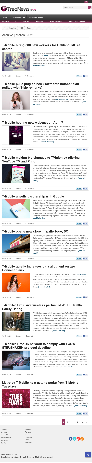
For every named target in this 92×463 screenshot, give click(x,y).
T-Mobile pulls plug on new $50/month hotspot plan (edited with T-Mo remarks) (40, 85)
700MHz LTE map (18, 17)
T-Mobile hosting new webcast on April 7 (32, 122)
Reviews (28, 432)
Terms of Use (5, 435)
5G (15, 22)
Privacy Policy (6, 437)
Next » (84, 422)
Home (5, 17)
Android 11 (39, 22)
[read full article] (39, 65)
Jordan (18, 76)
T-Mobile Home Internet (77, 22)
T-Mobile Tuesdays (56, 22)
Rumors (28, 435)
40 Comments (29, 188)
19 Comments (29, 223)
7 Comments (29, 375)
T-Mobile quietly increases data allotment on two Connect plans (38, 268)
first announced (61, 99)
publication (81, 274)
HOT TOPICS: (5, 22)
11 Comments (29, 297)
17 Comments (29, 76)
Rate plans (28, 442)
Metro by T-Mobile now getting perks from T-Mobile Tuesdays (40, 384)
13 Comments (29, 258)
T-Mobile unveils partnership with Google (33, 196)
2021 (21, 28)
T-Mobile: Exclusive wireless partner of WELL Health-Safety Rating (42, 307)
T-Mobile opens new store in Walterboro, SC (35, 231)
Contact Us (4, 440)
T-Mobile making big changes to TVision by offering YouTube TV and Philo (41, 159)
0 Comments (29, 336)
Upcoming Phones (36, 17)
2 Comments (29, 413)
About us (4, 432)
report (46, 55)
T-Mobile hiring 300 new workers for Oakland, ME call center (42, 47)
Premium (12, 28)
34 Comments (29, 115)
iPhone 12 (26, 22)
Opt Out (3, 443)
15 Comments (29, 150)
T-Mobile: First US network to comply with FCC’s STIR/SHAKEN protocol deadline (38, 345)
